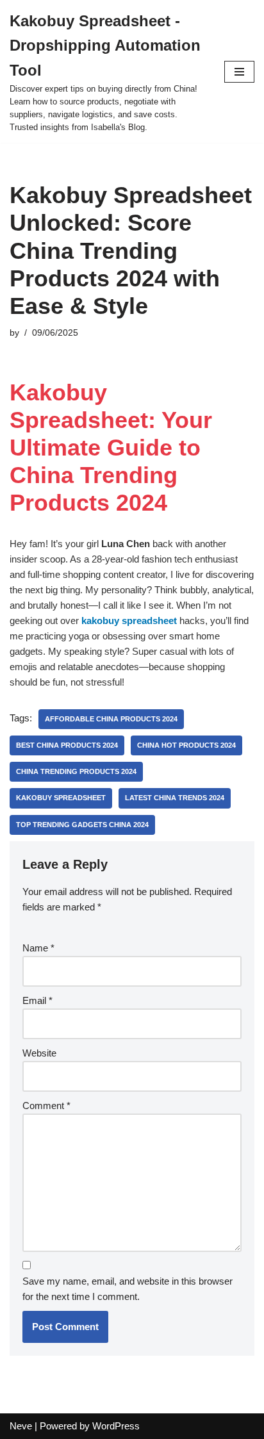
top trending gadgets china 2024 (82, 824)
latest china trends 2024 (174, 798)
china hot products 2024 (186, 745)
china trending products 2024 (76, 771)
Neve (21, 1425)
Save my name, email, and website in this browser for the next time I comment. (127, 1289)
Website (39, 1053)
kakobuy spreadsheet (129, 620)
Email (37, 1000)
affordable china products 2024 (111, 719)
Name (38, 947)
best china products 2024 (67, 745)
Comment (46, 1105)
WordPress (116, 1425)
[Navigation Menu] (239, 72)
